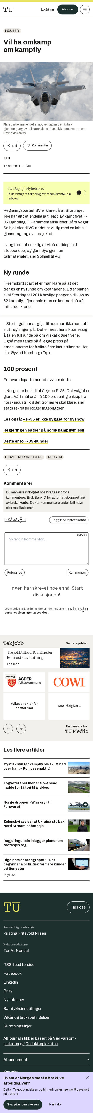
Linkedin (10, 982)
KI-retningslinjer (17, 1026)
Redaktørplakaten (42, 1044)
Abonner (68, 9)
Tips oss (78, 907)
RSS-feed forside (18, 964)
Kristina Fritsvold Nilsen (24, 933)
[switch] (81, 192)
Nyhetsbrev (13, 1000)
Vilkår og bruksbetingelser (26, 1017)
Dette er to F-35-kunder (25, 441)
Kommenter (40, 145)
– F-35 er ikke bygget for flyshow (53, 419)
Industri (12, 30)
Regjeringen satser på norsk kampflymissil (43, 430)
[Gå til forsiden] (8, 9)
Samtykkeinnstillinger (22, 1008)
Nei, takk (55, 1104)
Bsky (7, 991)
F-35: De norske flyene (23, 457)
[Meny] (85, 9)
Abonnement (15, 1060)
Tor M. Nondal (16, 950)
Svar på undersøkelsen (23, 1104)
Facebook (12, 973)
